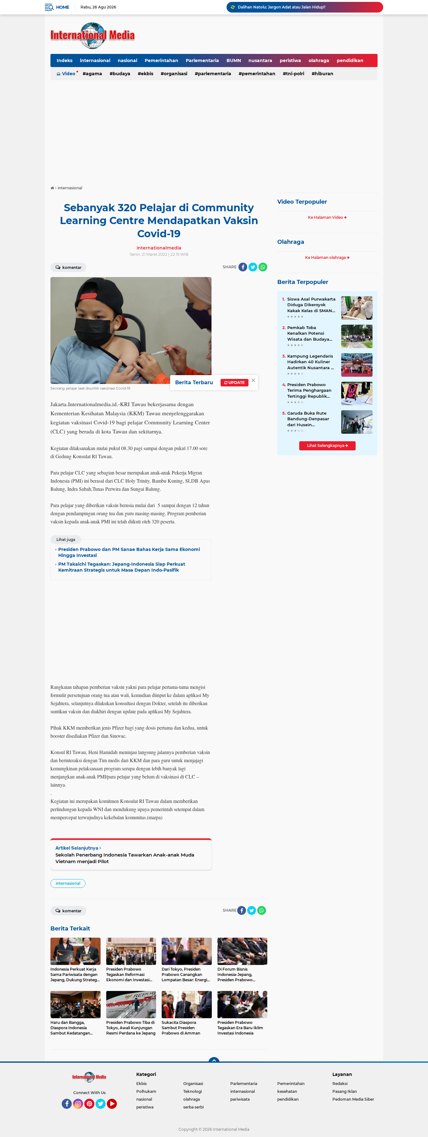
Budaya (121, 73)
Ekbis (147, 73)
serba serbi (193, 1107)
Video (68, 73)
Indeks (64, 60)
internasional (95, 60)
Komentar (71, 267)
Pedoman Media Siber (353, 1099)
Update (236, 382)
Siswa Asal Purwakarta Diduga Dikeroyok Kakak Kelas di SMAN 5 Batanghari (311, 304)
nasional (127, 60)
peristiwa (290, 60)
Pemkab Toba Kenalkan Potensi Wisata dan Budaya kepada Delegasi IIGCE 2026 (311, 333)
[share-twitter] (252, 267)
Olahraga (290, 241)
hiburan (324, 73)
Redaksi (339, 1083)
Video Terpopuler (302, 201)
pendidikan (350, 60)
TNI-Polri (295, 73)
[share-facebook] (242, 267)
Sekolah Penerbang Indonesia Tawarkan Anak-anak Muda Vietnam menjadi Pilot (124, 858)
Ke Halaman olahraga (326, 257)
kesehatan (287, 1091)
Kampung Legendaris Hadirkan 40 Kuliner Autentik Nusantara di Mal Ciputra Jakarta (311, 362)
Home (62, 7)
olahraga (319, 60)
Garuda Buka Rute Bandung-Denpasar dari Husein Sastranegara (308, 419)
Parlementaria (202, 60)
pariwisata (240, 1099)
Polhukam (146, 1091)
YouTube (116, 1111)
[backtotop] (214, 1062)
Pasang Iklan (344, 1091)
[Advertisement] (214, 130)
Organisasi (175, 73)
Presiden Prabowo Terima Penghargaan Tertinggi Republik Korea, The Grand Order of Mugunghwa (310, 390)
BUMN (234, 60)
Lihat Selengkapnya (326, 445)
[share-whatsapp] (262, 267)
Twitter (103, 1111)
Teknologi (192, 1091)
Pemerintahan (161, 60)
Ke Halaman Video (326, 217)
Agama (94, 73)
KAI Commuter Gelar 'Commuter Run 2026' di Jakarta (289, 7)
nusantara (260, 60)
